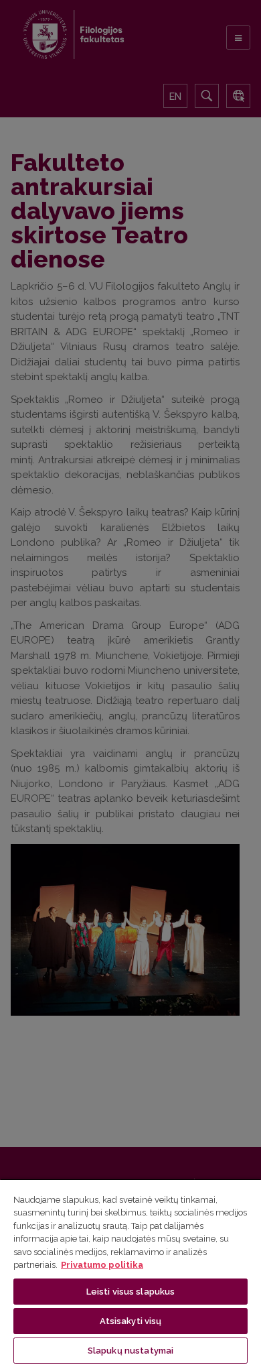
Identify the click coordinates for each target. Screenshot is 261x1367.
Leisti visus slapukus (130, 1292)
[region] (130, 1273)
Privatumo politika (102, 1265)
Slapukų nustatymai (130, 1351)
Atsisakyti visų (131, 1321)
